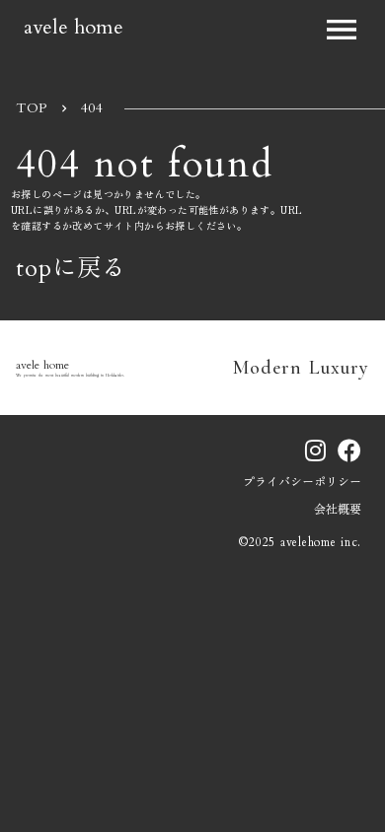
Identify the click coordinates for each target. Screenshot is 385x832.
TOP (31, 108)
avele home (73, 25)
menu (341, 29)
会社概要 (337, 510)
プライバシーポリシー (302, 482)
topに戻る (71, 269)
